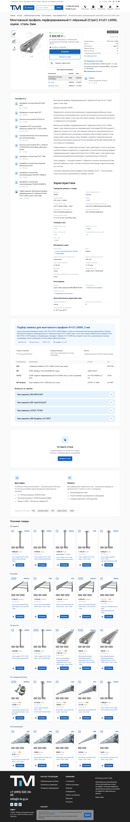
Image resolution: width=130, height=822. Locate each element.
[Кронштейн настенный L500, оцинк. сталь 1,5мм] (87, 749)
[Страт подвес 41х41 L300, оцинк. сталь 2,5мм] (87, 548)
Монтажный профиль (95, 288)
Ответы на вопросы (73, 795)
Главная (12, 15)
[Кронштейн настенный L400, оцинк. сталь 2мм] (87, 700)
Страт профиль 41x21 (60, 15)
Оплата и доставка (72, 785)
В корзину (65, 52)
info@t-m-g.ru (71, 9)
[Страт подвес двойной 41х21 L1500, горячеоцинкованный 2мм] (109, 548)
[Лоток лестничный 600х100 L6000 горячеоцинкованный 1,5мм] (109, 598)
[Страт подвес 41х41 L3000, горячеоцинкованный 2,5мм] (20, 548)
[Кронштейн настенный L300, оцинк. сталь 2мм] (65, 700)
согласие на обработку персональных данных (107, 791)
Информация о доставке (95, 61)
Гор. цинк (51, 82)
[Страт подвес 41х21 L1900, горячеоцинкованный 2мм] (42, 548)
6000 (89, 229)
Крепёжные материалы (49, 785)
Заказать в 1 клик (65, 57)
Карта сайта (99, 797)
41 (56, 229)
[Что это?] (64, 204)
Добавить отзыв (65, 458)
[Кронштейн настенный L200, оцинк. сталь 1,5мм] (65, 749)
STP (88, 200)
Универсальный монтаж (64, 293)
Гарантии (44, 1)
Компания (70, 777)
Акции (39, 1)
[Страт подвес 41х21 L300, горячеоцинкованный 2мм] (65, 548)
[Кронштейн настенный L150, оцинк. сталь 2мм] (42, 749)
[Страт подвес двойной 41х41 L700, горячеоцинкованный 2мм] (42, 700)
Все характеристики (90, 56)
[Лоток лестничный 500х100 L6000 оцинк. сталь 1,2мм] (65, 598)
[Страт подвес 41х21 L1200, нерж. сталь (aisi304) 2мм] (42, 649)
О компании (14, 1)
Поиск (59, 7)
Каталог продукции (49, 777)
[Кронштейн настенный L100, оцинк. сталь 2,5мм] (109, 749)
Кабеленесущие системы (32, 15)
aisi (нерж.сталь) (53, 85)
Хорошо (87, 815)
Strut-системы (46, 15)
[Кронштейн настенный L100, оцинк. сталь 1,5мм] (20, 749)
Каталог (30, 7)
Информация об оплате (94, 71)
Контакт (44, 807)
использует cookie (55, 812)
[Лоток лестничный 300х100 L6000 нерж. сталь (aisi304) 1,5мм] (87, 598)
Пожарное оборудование (50, 788)
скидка (77, 42)
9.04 (56, 240)
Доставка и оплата (30, 1)
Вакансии (69, 798)
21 (56, 234)
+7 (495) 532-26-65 (72, 6)
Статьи (21, 1)
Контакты (60, 1)
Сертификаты (52, 1)
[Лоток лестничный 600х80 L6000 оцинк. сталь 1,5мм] (42, 598)
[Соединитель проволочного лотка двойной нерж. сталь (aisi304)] (20, 700)
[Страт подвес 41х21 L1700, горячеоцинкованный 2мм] (20, 649)
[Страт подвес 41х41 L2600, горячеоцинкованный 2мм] (109, 700)
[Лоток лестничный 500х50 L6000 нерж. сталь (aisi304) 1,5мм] (20, 598)
